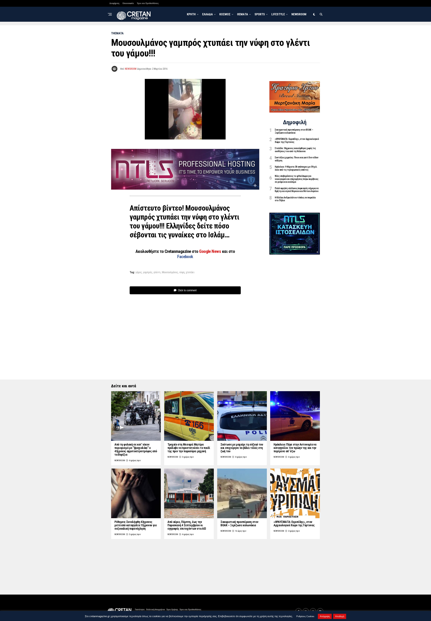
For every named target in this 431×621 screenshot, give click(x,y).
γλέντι (157, 272)
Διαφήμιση (114, 3)
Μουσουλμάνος (170, 272)
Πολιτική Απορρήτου (155, 609)
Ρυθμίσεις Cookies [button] (305, 616)
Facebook (185, 256)
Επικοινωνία (128, 3)
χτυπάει (190, 272)
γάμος (139, 272)
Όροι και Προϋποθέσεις (148, 3)
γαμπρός (147, 272)
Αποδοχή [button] (339, 616)
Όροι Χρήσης (172, 609)
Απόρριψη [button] (325, 616)
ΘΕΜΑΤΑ (242, 14)
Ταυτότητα (139, 609)
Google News (210, 251)
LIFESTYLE (278, 14)
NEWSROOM (298, 14)
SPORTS (260, 14)
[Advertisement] (294, 310)
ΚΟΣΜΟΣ (224, 14)
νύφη (182, 272)
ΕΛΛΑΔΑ (207, 14)
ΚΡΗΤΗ (191, 14)
